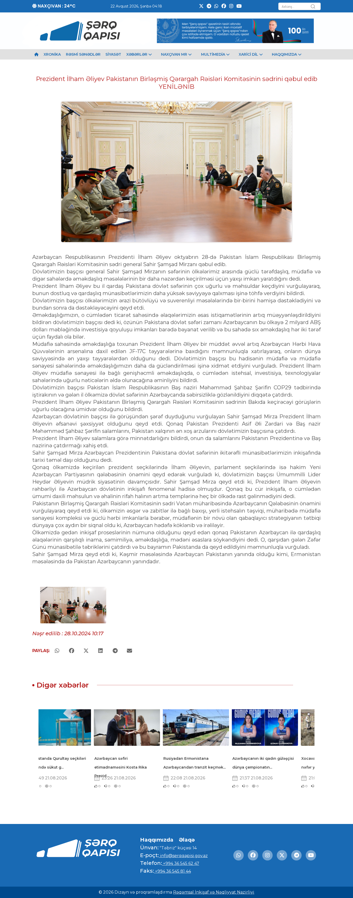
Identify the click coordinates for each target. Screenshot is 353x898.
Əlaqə (187, 840)
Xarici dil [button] (249, 54)
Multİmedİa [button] (213, 54)
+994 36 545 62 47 (180, 863)
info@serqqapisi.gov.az (183, 855)
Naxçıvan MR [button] (174, 54)
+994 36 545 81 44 (172, 871)
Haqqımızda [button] (285, 54)
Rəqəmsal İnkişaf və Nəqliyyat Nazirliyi (213, 892)
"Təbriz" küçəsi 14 (178, 847)
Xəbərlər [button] (137, 54)
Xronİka (52, 54)
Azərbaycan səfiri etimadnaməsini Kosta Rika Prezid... (67, 767)
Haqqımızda (156, 840)
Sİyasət (113, 54)
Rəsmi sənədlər (83, 54)
